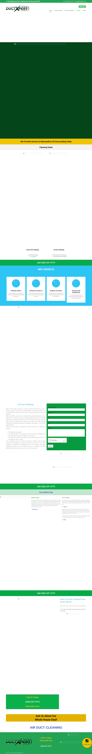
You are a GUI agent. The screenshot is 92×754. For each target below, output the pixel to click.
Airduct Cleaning (58, 10)
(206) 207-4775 (32, 702)
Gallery (84, 10)
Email (49, 423)
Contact (78, 10)
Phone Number (52, 407)
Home (50, 10)
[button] (82, 6)
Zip (49, 418)
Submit (50, 446)
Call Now (87, 744)
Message (50, 428)
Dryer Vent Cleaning (69, 10)
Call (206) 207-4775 (46, 262)
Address (50, 412)
